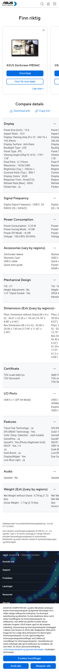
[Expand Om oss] (55, 602)
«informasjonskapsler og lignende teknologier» (24, 649)
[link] (24, 81)
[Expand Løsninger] (55, 586)
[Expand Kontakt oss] (55, 561)
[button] (42, 4)
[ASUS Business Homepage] (10, 4)
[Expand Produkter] (55, 578)
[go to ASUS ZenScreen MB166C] (25, 47)
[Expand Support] (55, 569)
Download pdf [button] (22, 110)
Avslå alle (16, 666)
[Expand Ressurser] (55, 594)
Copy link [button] (44, 110)
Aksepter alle (43, 666)
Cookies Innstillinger (29, 658)
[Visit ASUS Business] (11, 555)
